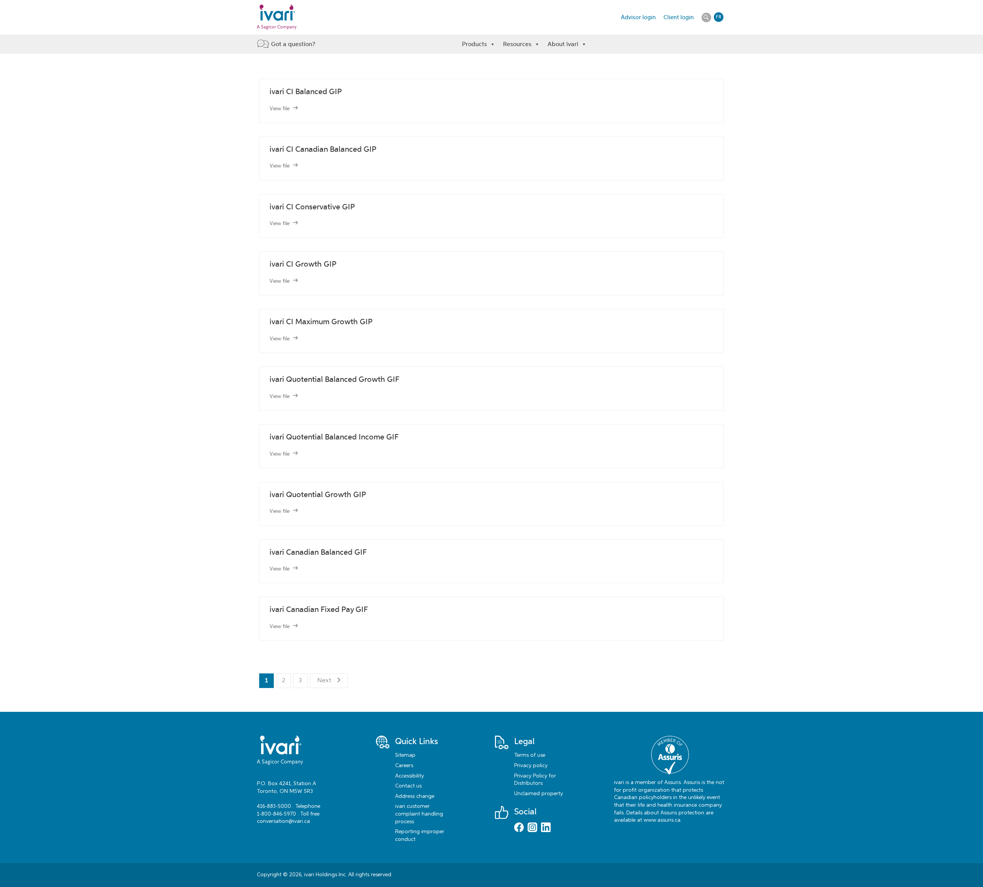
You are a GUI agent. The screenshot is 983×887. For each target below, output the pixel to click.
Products (474, 44)
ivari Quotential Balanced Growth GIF (334, 379)
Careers (404, 765)
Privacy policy (531, 765)
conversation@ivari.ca (283, 821)
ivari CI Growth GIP (303, 264)
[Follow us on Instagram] (532, 828)
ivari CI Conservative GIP (312, 207)
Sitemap (405, 755)
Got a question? (293, 44)
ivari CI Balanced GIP (306, 91)
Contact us (408, 786)
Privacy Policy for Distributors (535, 779)
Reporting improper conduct (419, 835)
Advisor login (638, 17)
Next (324, 681)
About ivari (563, 44)
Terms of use (529, 755)
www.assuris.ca (662, 820)
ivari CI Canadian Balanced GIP (323, 149)
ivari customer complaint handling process (419, 814)
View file (280, 108)
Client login (679, 17)
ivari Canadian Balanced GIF (318, 552)
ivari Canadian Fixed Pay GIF (319, 609)
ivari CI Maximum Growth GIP (321, 322)
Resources (517, 44)
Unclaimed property (538, 793)
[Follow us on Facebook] (519, 828)
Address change (414, 796)
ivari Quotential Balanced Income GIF (334, 437)
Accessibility (409, 776)
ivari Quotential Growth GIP (318, 494)
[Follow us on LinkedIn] (546, 828)
